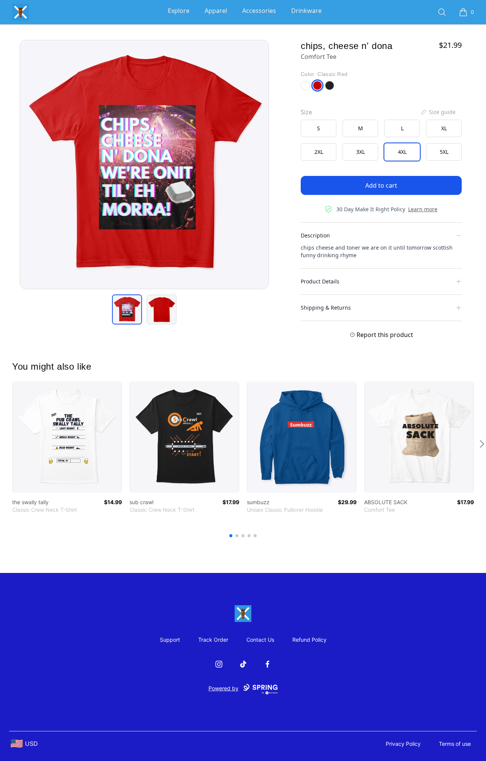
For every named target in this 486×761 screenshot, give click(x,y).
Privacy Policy (403, 743)
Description (315, 235)
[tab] (127, 309)
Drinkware (306, 10)
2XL (318, 151)
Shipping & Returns (326, 307)
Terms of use (455, 743)
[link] (67, 437)
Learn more (422, 209)
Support (170, 639)
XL (444, 128)
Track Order (213, 639)
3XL (360, 151)
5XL (444, 151)
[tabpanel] (144, 164)
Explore (178, 10)
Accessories (259, 10)
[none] (438, 112)
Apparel (216, 10)
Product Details (320, 281)
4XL (402, 151)
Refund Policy (309, 639)
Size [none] (306, 112)
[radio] (318, 128)
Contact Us (260, 639)
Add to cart (381, 185)
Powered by (223, 688)
